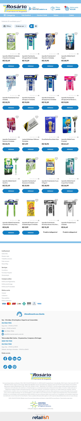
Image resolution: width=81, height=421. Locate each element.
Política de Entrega (7, 284)
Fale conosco (5, 261)
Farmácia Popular (7, 272)
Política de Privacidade (8, 286)
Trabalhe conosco (7, 258)
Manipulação (5, 275)
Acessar (4, 293)
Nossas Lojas (5, 256)
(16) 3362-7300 (7, 344)
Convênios (5, 270)
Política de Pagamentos (8, 281)
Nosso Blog (5, 264)
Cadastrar (4, 295)
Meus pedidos (5, 298)
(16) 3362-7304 (7, 323)
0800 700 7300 (7, 341)
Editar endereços (6, 300)
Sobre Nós (5, 253)
